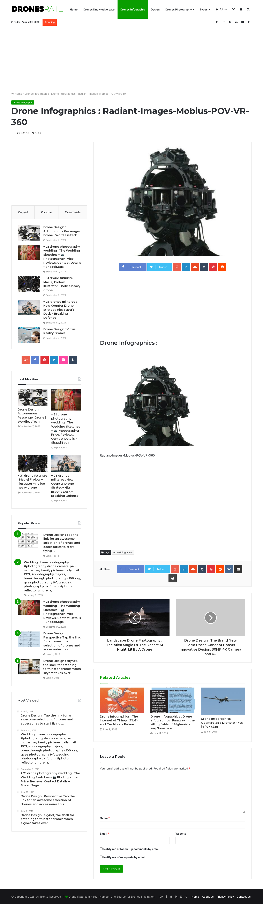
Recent (23, 212)
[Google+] (218, 22)
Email (104, 833)
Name (105, 818)
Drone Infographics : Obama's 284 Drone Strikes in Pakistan (222, 722)
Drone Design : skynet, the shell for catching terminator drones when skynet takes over (62, 667)
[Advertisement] (131, 58)
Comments (73, 212)
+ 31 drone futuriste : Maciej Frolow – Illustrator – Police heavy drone (61, 284)
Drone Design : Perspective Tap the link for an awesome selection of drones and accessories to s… (62, 641)
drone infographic (123, 552)
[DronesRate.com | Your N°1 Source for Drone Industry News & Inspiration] (37, 9)
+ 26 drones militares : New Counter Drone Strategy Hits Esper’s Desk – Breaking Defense (60, 310)
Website (180, 833)
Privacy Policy (225, 896)
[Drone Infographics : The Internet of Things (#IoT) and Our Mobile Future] (122, 700)
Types (204, 9)
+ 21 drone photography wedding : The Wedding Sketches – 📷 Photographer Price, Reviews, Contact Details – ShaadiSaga (62, 257)
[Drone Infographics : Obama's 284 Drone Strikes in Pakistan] (223, 701)
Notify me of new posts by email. (124, 857)
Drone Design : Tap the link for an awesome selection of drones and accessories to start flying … (61, 543)
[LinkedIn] (236, 22)
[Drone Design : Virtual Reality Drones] (29, 335)
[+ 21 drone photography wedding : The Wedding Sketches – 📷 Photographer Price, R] (29, 252)
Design (155, 9)
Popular (46, 212)
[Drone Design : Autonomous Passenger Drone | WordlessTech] (29, 233)
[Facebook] (224, 22)
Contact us (244, 896)
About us (208, 896)
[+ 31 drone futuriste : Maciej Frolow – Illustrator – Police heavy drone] (29, 284)
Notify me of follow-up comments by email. (131, 849)
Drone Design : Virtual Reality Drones (59, 331)
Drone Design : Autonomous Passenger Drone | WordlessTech (61, 231)
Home (74, 9)
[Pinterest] (230, 22)
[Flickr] (242, 22)
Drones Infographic (132, 9)
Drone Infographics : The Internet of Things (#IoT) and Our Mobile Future (119, 720)
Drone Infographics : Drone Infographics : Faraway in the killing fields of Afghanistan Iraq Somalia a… (172, 722)
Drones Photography (178, 9)
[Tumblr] (249, 22)
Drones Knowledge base (99, 9)
